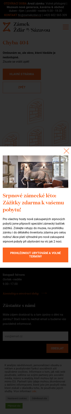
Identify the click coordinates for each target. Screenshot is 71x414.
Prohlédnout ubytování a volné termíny (35, 254)
